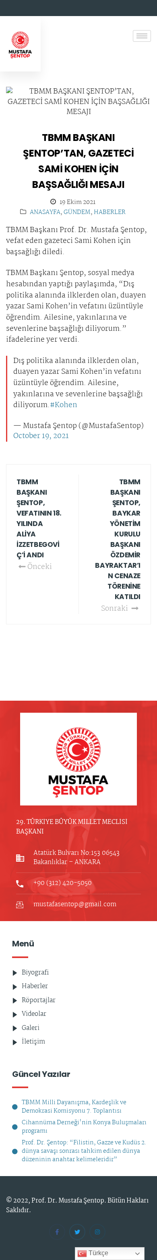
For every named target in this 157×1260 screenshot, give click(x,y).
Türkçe (97, 1253)
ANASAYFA (45, 212)
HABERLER (110, 212)
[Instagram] (97, 1232)
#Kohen (63, 405)
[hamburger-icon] (142, 36)
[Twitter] (77, 1232)
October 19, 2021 (41, 436)
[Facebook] (57, 1232)
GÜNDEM (77, 212)
